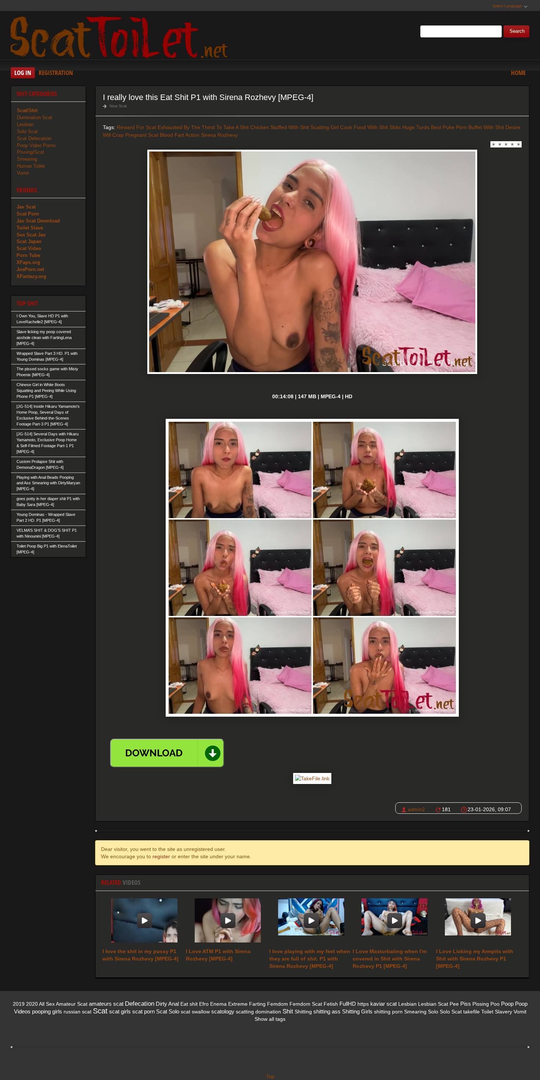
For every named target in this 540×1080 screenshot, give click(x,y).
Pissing (480, 1004)
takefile (471, 1012)
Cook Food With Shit (364, 127)
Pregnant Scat (141, 135)
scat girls (120, 1011)
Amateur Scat (71, 1004)
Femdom (277, 1004)
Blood (166, 135)
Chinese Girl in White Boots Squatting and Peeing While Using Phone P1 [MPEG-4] (46, 390)
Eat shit (189, 1004)
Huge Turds (415, 127)
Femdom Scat (305, 1004)
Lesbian (25, 124)
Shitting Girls (357, 1011)
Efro (204, 1004)
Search (517, 31)
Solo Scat (27, 131)
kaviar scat (383, 1004)
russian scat (77, 1012)
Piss (465, 1004)
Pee (454, 1004)
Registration (56, 72)
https (363, 1004)
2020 (32, 1004)
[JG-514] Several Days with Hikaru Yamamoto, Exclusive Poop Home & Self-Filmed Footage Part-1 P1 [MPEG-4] (48, 443)
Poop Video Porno (36, 145)
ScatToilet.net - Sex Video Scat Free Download (121, 36)
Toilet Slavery (496, 1012)
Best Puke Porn (449, 127)
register (161, 856)
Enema (218, 1004)
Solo (433, 1012)
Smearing (27, 159)
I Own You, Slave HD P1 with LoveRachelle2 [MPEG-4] (42, 319)
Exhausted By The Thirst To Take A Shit (203, 127)
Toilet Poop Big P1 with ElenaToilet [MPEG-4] (47, 549)
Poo (495, 1004)
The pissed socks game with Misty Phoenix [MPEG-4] (47, 372)
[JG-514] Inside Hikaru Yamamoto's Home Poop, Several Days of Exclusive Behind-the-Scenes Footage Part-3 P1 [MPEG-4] (48, 415)
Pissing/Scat (30, 152)
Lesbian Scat (433, 1004)
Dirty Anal (167, 1004)
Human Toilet (31, 166)
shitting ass (327, 1011)
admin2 (416, 809)
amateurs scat (106, 1004)
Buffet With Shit (486, 127)
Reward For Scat (136, 127)
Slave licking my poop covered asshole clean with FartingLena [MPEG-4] (44, 337)
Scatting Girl (324, 127)
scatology (222, 1011)
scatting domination (258, 1012)
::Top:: (270, 1076)
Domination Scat (34, 117)
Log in (22, 72)
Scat (100, 1011)
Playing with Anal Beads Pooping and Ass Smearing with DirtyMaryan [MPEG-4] (48, 483)
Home (518, 72)
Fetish (331, 1004)
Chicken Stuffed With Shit (279, 127)
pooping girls (47, 1011)
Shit (287, 1011)
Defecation (139, 1003)
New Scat (118, 106)
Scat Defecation (34, 138)
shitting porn (388, 1012)
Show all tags (270, 1019)
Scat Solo (167, 1011)
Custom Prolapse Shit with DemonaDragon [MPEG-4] (40, 464)
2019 (19, 1004)
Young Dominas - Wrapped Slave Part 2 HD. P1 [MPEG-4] (46, 517)
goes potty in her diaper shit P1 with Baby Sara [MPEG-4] (48, 501)
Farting (257, 1004)
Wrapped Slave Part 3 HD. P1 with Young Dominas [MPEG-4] (47, 356)
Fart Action (186, 135)
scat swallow (195, 1012)
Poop (507, 1004)
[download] (167, 753)
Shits (395, 127)
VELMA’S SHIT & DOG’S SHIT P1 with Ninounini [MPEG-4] (47, 533)
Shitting (303, 1012)
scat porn (143, 1011)
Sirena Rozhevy (219, 135)
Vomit (23, 173)
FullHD (347, 1004)
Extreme (238, 1004)
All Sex (47, 1004)
